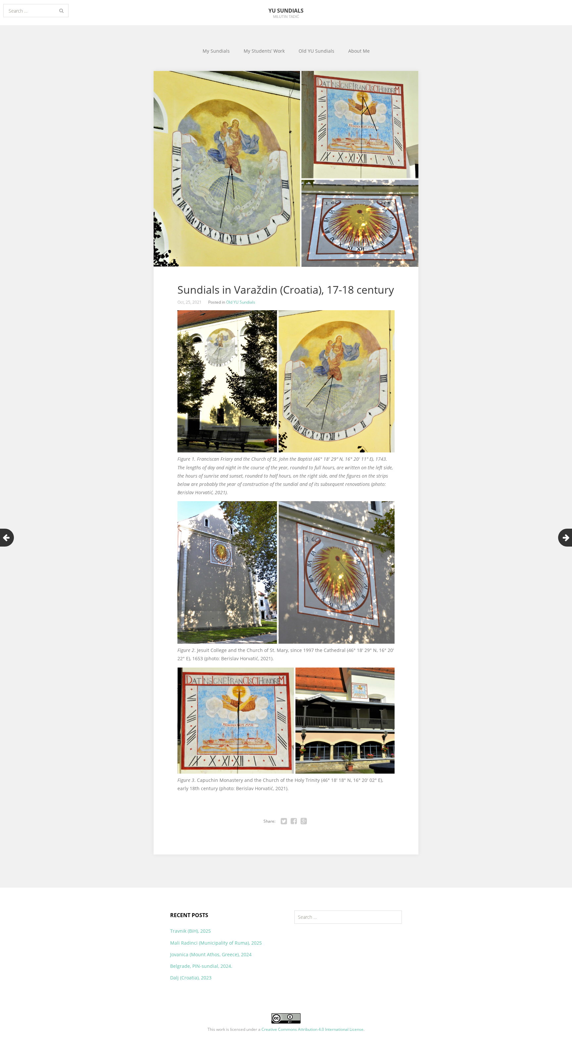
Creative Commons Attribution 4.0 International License (312, 1029)
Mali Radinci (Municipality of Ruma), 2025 (216, 943)
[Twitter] (284, 821)
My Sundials (216, 51)
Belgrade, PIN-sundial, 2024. (201, 966)
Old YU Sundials (316, 51)
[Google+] (304, 821)
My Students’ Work (264, 51)
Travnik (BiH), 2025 (190, 931)
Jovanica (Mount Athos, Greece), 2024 (211, 954)
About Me (359, 51)
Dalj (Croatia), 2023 (191, 977)
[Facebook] (294, 821)
